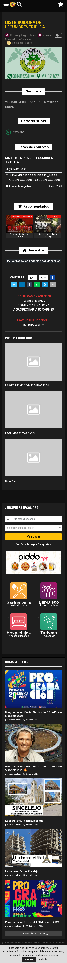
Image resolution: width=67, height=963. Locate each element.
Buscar (35, 536)
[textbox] (33, 528)
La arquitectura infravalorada (24, 820)
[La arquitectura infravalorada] (33, 797)
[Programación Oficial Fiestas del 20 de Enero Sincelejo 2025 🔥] (33, 743)
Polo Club (11, 481)
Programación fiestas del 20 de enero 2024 (32, 921)
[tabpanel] (33, 63)
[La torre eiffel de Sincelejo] (33, 848)
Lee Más (42, 959)
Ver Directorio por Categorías (33, 544)
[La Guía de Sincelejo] (13, 4)
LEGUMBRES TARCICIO (20, 433)
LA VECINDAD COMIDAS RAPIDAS (27, 385)
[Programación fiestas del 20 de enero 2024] (33, 898)
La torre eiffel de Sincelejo (22, 871)
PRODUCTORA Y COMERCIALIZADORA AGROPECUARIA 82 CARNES (33, 305)
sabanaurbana (15, 719)
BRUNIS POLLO (33, 325)
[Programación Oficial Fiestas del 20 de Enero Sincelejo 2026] (33, 689)
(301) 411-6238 (17, 169)
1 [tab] (33, 82)
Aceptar (28, 959)
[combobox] (33, 519)
